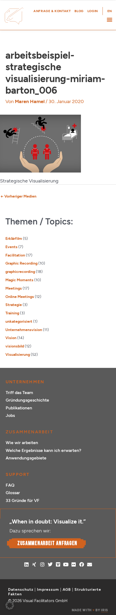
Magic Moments (19, 280)
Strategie (13, 305)
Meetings (13, 288)
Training (12, 313)
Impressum (48, 589)
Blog (78, 11)
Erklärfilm (13, 238)
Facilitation (15, 255)
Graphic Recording (21, 263)
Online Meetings (19, 296)
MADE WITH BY (90, 610)
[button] (109, 19)
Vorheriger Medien (18, 196)
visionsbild (14, 346)
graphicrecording (20, 271)
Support (17, 474)
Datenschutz (20, 589)
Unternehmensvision (23, 330)
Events (11, 247)
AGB (67, 589)
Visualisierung (17, 354)
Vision (10, 338)
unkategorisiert (18, 321)
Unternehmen (25, 381)
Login (92, 11)
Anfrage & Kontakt (52, 11)
